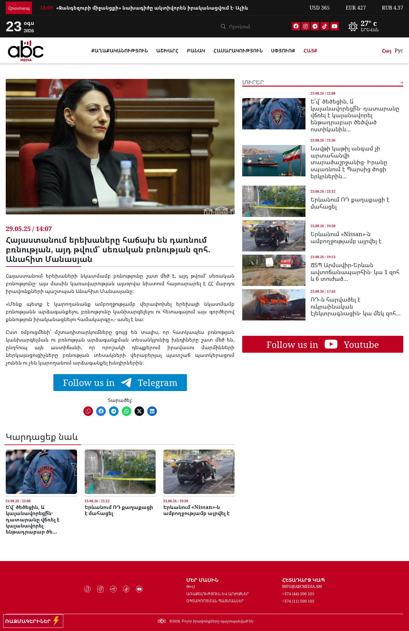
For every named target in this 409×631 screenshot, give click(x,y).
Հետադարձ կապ (303, 579)
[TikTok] (324, 26)
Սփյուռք (283, 50)
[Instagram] (305, 26)
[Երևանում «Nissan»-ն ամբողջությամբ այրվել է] (198, 472)
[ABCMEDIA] (26, 49)
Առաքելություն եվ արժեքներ (217, 593)
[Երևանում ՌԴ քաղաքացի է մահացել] (120, 472)
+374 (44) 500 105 (298, 593)
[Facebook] (296, 26)
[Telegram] (315, 26)
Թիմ (190, 586)
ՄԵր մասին (202, 579)
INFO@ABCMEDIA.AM (302, 586)
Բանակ (196, 50)
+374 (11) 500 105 (298, 601)
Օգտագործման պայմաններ (215, 601)
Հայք (310, 50)
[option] (171, 4)
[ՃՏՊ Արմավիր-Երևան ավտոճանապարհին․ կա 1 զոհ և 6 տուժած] (273, 270)
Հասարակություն (238, 50)
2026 (176, 621)
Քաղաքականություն (119, 50)
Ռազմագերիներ (29, 621)
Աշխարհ (167, 50)
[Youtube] (334, 26)
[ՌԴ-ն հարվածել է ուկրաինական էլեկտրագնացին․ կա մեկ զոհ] (273, 304)
